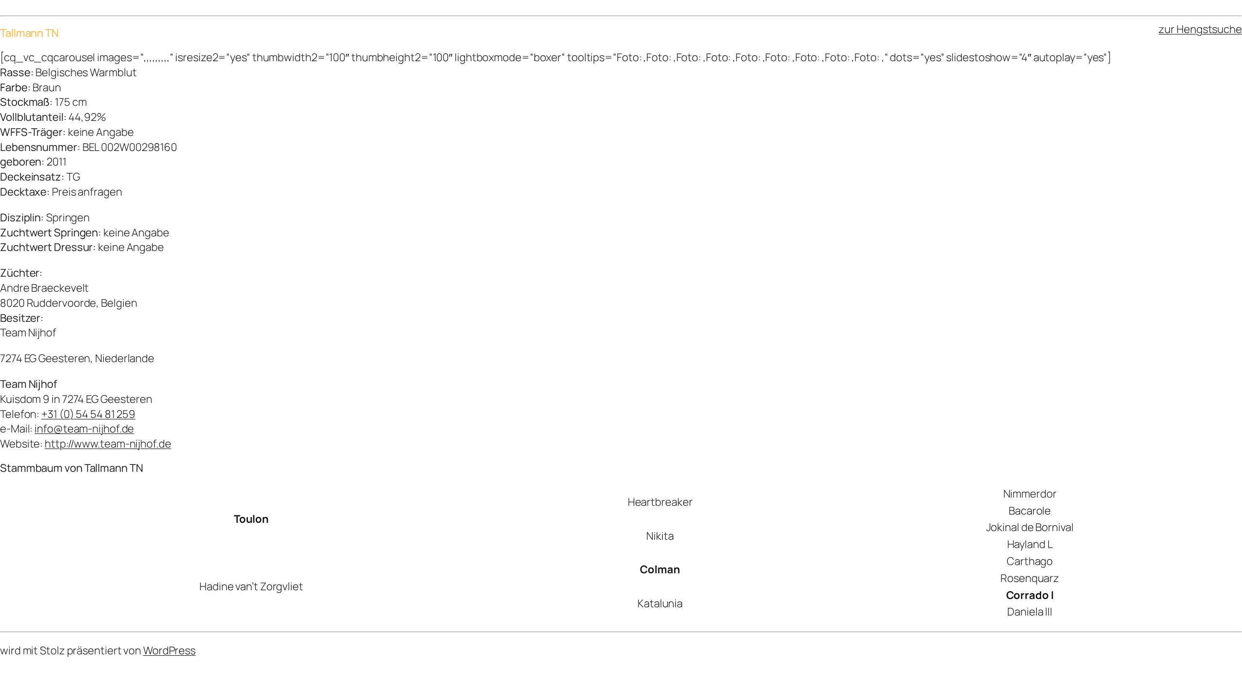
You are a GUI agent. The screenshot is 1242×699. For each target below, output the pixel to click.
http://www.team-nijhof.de (108, 443)
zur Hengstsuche (1200, 29)
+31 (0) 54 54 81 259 (88, 414)
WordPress (169, 650)
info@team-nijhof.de (84, 428)
